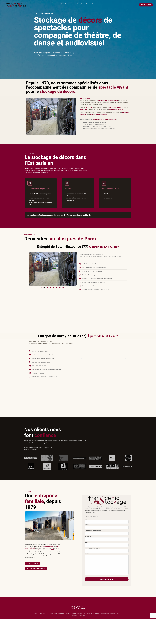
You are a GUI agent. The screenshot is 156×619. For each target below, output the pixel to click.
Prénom (87, 525)
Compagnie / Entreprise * (93, 530)
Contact (94, 4)
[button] (31, 268)
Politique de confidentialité (90, 613)
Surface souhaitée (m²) (92, 548)
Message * (88, 554)
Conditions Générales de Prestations (60, 613)
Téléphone (88, 536)
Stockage (72, 4)
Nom (86, 519)
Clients (87, 4)
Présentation (63, 4)
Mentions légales (77, 613)
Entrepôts (80, 4)
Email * (87, 542)
